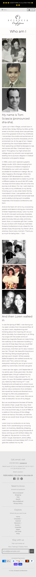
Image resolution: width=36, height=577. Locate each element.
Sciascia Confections (20, 570)
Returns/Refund (18, 501)
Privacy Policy (18, 503)
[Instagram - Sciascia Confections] (18, 478)
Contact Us (23, 463)
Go (31, 551)
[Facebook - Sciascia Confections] (14, 478)
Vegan (18, 529)
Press (18, 533)
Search (18, 499)
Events (17, 525)
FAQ (18, 497)
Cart (32, 9)
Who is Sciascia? (18, 493)
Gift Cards (18, 531)
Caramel (18, 521)
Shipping (18, 495)
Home (18, 516)
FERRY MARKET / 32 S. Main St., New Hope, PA (18, 475)
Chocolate (17, 519)
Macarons (17, 523)
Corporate (18, 527)
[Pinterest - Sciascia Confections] (21, 478)
